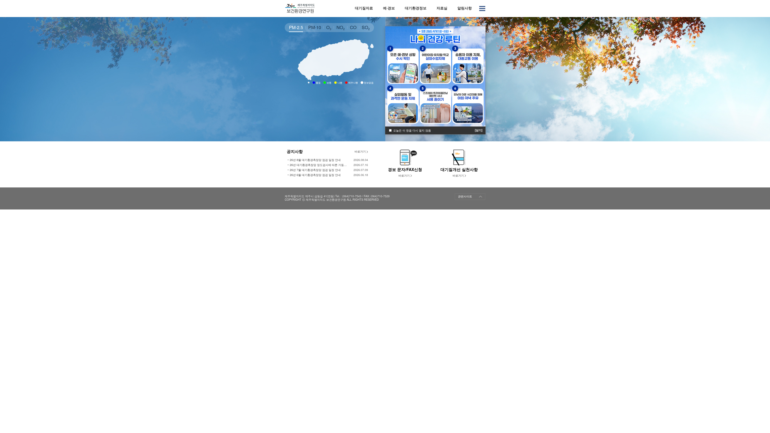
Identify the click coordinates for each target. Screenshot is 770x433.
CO (353, 27)
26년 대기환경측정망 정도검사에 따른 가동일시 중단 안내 (319, 165)
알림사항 (464, 8)
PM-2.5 (296, 27)
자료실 (442, 8)
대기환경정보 (416, 8)
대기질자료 (364, 8)
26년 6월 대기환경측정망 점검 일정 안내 (315, 175)
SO (366, 27)
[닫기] (478, 130)
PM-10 (314, 27)
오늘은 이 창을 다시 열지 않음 (412, 130)
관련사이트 (465, 196)
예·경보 (389, 8)
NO (340, 27)
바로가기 (361, 151)
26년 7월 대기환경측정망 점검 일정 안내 (315, 170)
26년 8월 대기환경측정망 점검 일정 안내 (315, 160)
